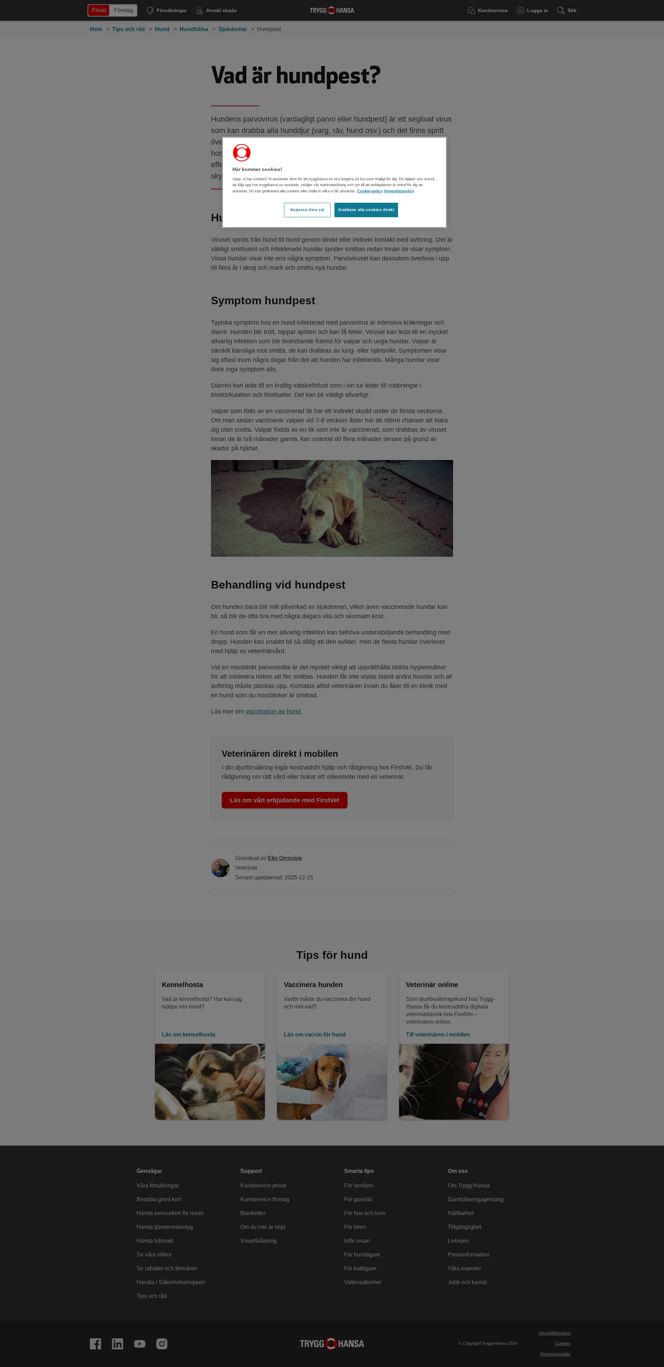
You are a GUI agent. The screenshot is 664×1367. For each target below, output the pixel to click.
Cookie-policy (369, 191)
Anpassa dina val (307, 210)
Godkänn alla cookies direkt (366, 210)
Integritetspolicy (399, 191)
